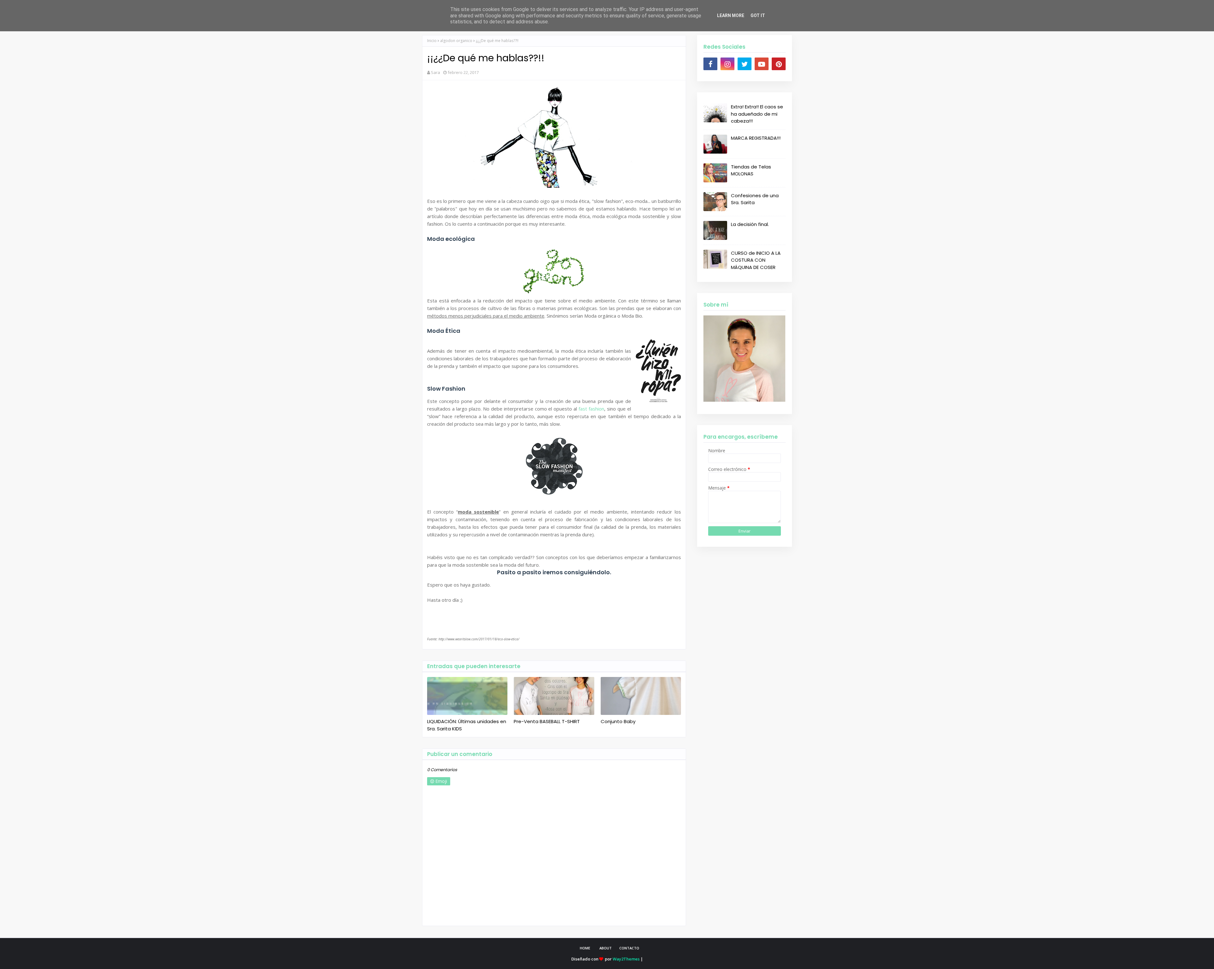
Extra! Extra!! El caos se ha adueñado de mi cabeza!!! (757, 113)
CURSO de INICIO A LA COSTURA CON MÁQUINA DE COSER (756, 260)
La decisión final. (750, 224)
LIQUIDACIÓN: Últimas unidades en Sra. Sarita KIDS (466, 725)
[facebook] (710, 64)
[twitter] (744, 64)
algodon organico (456, 40)
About (605, 948)
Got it (758, 15)
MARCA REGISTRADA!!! (756, 138)
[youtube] (762, 64)
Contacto (629, 948)
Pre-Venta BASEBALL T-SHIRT (547, 721)
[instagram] (727, 64)
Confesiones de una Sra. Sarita (755, 199)
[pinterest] (779, 64)
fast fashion (591, 408)
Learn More (730, 15)
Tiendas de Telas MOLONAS (751, 170)
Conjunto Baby (618, 721)
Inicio (432, 40)
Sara (435, 72)
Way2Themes (626, 959)
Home (585, 948)
